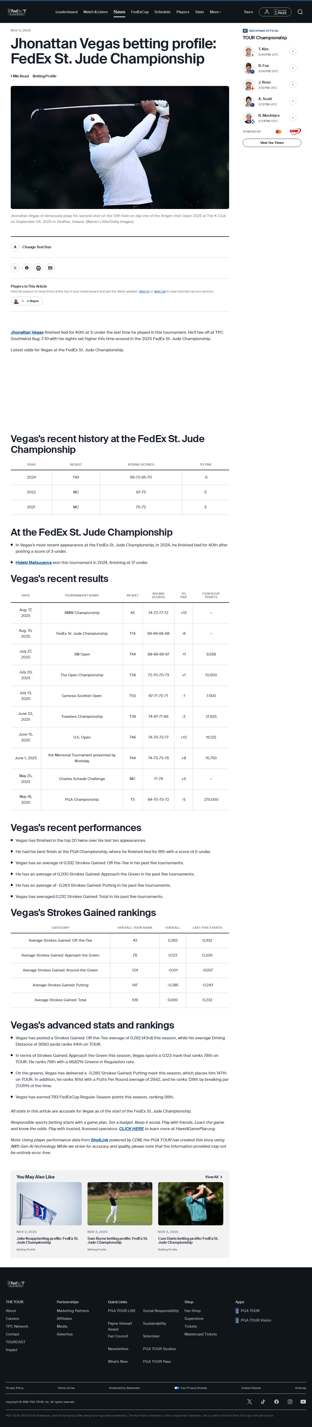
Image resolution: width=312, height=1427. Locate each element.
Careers (12, 1318)
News (119, 12)
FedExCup (140, 12)
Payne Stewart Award (120, 1326)
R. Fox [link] (263, 65)
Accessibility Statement (124, 1388)
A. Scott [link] (265, 98)
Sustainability (154, 1323)
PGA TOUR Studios (159, 1348)
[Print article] (38, 267)
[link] (45, 76)
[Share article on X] (15, 267)
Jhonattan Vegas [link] (27, 332)
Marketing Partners (73, 1310)
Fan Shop (193, 1310)
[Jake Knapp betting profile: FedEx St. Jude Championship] (49, 1204)
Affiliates (64, 1318)
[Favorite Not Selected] (293, 51)
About (11, 1310)
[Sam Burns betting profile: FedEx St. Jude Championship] (120, 1204)
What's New (118, 1361)
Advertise (65, 1334)
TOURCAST (16, 1342)
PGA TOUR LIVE (122, 1310)
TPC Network (17, 1326)
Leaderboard (67, 12)
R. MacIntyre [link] (269, 115)
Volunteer (151, 1336)
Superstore (194, 1318)
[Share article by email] (50, 267)
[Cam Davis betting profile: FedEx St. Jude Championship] (190, 1204)
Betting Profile (26, 1249)
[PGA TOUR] (17, 12)
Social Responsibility (161, 1310)
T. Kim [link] (263, 49)
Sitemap (300, 1388)
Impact (11, 1349)
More (217, 13)
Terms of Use (66, 1388)
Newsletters (118, 1348)
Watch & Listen (95, 12)
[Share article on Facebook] (26, 267)
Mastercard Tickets (201, 1334)
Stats (199, 12)
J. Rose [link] (264, 82)
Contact (12, 1334)
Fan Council (118, 1336)
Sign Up (160, 291)
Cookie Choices (251, 1388)
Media (62, 1326)
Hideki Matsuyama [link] (34, 562)
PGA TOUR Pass (157, 1361)
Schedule (163, 12)
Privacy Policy (14, 1388)
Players (182, 12)
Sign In (144, 291)
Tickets (191, 1326)
